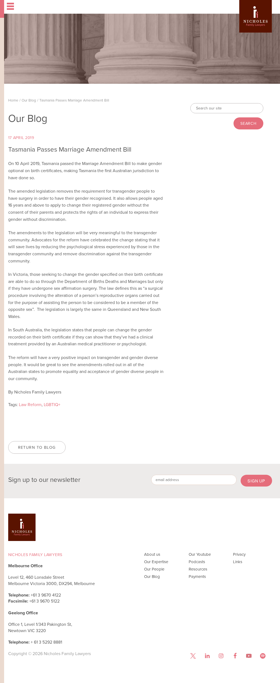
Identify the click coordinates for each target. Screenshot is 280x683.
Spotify (263, 656)
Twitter (193, 656)
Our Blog (29, 100)
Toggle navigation (52, 7)
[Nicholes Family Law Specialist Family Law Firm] (255, 22)
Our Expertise (156, 562)
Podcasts (197, 562)
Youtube (249, 656)
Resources (198, 569)
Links (237, 562)
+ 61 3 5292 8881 (46, 642)
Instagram (221, 656)
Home (13, 100)
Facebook (235, 656)
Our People (154, 569)
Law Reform (30, 404)
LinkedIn (207, 656)
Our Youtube (200, 554)
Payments (197, 577)
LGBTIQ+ (52, 404)
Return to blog (37, 447)
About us (152, 554)
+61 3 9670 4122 (46, 595)
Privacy (239, 554)
